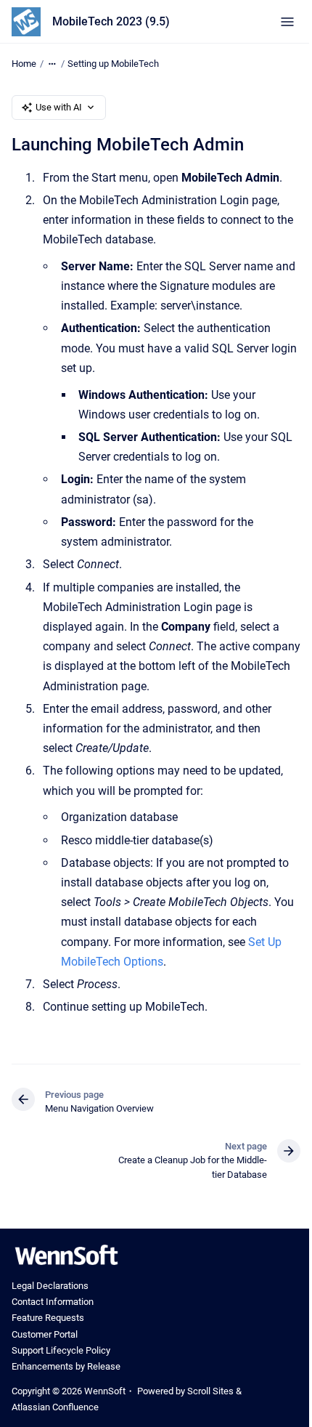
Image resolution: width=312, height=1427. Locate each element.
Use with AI (59, 107)
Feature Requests (48, 1317)
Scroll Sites (210, 1391)
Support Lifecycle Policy (61, 1350)
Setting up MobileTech (113, 63)
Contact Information (53, 1301)
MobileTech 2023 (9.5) (111, 21)
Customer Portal (45, 1334)
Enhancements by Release (66, 1366)
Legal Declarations (50, 1285)
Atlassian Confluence (55, 1407)
